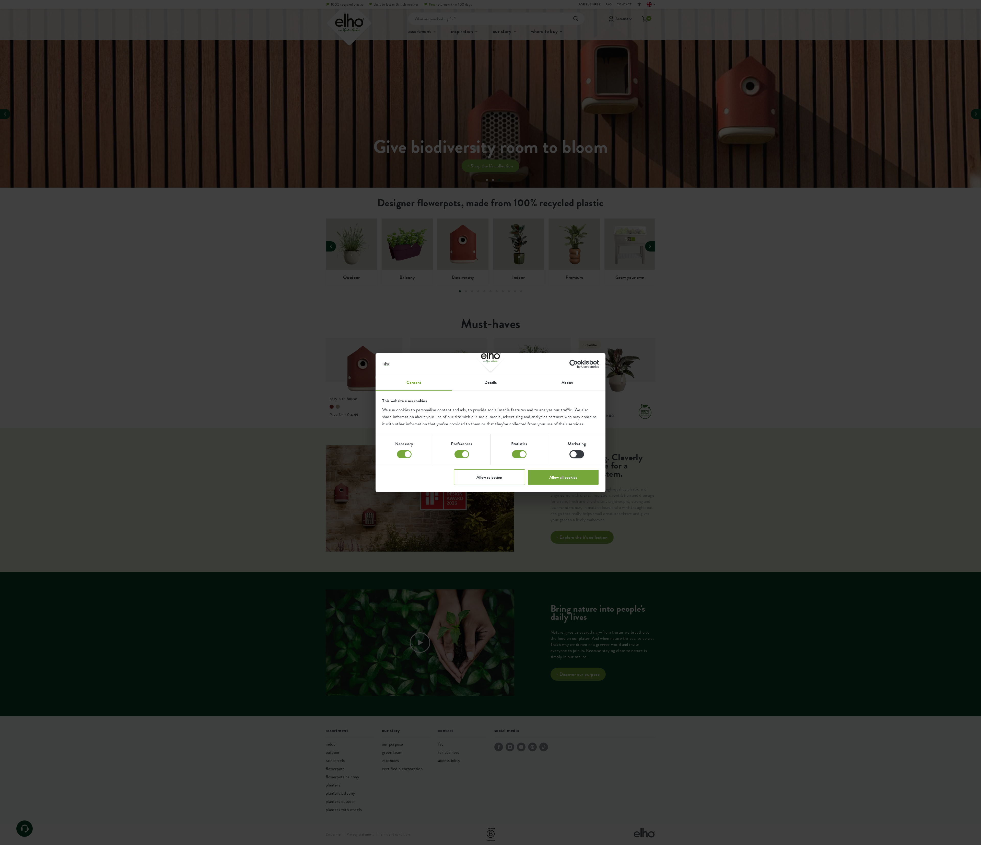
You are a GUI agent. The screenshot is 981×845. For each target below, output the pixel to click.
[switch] (461, 454)
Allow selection (489, 477)
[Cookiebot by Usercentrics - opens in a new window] (576, 364)
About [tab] (567, 382)
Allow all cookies (563, 477)
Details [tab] (490, 382)
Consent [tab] (414, 382)
